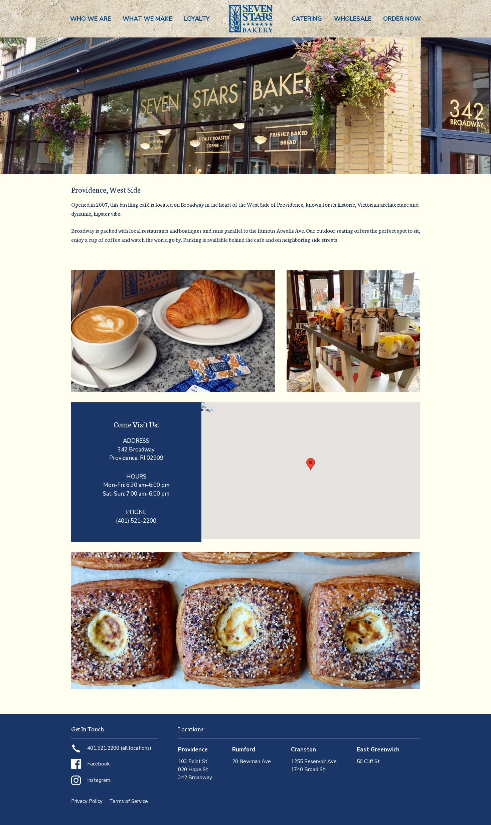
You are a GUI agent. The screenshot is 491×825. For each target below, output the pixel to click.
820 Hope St (193, 769)
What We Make (147, 19)
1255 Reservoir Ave (314, 761)
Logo (250, 19)
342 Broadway (195, 777)
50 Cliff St (368, 761)
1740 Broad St (308, 769)
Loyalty (197, 19)
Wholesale (352, 19)
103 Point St (192, 761)
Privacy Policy (87, 801)
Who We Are (90, 19)
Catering (307, 19)
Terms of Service (128, 801)
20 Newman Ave (251, 761)
